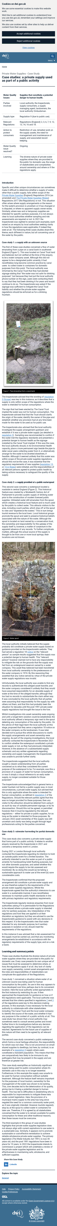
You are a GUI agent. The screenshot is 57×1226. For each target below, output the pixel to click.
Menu (50, 60)
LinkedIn (13, 1164)
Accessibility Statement (31, 1189)
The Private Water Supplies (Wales (32, 198)
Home (4, 67)
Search (52, 56)
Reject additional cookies (28, 41)
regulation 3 (40, 795)
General (5, 1178)
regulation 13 (47, 464)
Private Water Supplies (12, 195)
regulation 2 (7, 435)
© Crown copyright (36, 1221)
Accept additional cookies (29, 33)
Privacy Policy (13, 1189)
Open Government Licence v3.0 (41, 1201)
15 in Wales (9, 467)
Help (4, 1189)
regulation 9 (20, 1050)
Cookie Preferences (10, 1192)
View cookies (28, 47)
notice (30, 652)
